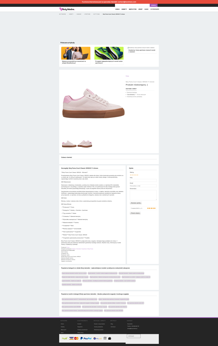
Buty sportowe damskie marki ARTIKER (113, 310)
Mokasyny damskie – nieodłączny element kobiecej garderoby (97, 280)
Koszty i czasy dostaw (99, 324)
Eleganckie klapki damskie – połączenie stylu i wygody (75, 277)
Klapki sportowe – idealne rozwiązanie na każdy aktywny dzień (105, 277)
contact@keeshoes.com (127, 2)
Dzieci (62, 324)
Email (131, 183)
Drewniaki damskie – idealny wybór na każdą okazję (131, 273)
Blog (112, 324)
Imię (131, 177)
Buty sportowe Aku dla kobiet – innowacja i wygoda (94, 306)
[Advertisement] (109, 29)
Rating (132, 172)
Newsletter (130, 324)
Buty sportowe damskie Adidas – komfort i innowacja (113, 303)
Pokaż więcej (135, 213)
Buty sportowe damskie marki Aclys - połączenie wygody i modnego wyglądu (80, 303)
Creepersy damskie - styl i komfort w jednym (124, 280)
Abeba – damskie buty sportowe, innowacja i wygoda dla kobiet (114, 299)
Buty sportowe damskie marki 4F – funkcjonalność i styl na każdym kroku (79, 299)
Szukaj (153, 5)
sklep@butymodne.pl (132, 328)
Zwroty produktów (98, 326)
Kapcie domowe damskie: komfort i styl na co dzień (74, 273)
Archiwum (113, 326)
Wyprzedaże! (154, 9)
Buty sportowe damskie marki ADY (135, 303)
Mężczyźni (63, 329)
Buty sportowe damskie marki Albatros (118, 306)
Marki (146, 9)
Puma (127, 76)
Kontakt (79, 324)
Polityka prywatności (82, 329)
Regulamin (80, 326)
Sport (62, 332)
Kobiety (63, 326)
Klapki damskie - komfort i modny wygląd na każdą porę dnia (102, 273)
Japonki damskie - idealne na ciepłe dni (71, 280)
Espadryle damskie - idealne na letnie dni (72, 284)
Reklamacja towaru (98, 329)
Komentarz (133, 188)
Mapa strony (80, 332)
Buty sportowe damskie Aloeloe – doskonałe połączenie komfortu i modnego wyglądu (82, 310)
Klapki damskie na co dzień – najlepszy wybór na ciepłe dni (136, 277)
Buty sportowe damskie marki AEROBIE (71, 306)
